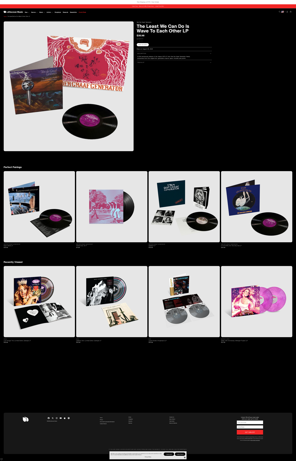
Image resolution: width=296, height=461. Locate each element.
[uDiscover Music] (13, 12)
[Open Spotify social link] (68, 418)
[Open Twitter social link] (52, 418)
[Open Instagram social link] (56, 418)
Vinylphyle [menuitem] (58, 12)
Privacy (101, 419)
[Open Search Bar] (279, 12)
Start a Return (172, 419)
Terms (101, 417)
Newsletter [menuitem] (73, 12)
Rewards (130, 421)
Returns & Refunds (173, 423)
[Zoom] (69, 86)
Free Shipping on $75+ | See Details (148, 2)
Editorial (130, 423)
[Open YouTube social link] (60, 418)
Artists (129, 417)
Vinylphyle (130, 419)
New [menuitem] (26, 12)
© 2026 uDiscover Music (52, 421)
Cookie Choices (103, 423)
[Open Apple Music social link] (64, 418)
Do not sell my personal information (107, 421)
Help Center (171, 421)
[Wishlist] (1, 459)
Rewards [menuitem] (65, 12)
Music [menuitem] (41, 12)
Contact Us (171, 417)
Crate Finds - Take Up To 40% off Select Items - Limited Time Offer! (148, 6)
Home (5, 16)
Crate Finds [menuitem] (82, 12)
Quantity (140, 39)
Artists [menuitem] (49, 12)
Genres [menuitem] (33, 12)
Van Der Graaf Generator (144, 22)
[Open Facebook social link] (48, 418)
